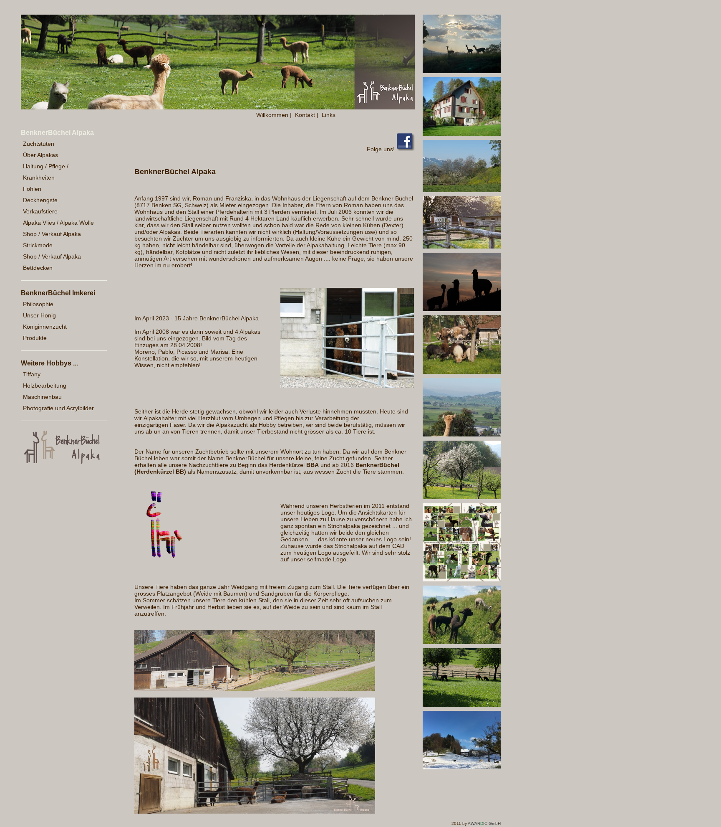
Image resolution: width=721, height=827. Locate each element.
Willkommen (272, 115)
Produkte (35, 338)
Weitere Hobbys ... (49, 363)
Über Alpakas (40, 155)
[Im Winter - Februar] (462, 767)
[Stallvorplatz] (254, 811)
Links (328, 115)
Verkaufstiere (40, 211)
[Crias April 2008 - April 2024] (462, 579)
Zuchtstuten (38, 143)
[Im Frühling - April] (462, 497)
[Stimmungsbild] (462, 71)
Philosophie (38, 304)
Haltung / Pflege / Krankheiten (45, 172)
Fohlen (32, 188)
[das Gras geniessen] (462, 642)
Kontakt (305, 115)
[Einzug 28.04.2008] (347, 386)
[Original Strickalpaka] (160, 561)
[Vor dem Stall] (254, 688)
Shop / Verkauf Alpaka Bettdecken (52, 262)
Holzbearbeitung (44, 385)
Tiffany (31, 374)
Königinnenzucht (45, 326)
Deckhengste (40, 200)
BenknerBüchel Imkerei (58, 293)
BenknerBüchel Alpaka (57, 132)
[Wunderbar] (462, 309)
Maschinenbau (42, 396)
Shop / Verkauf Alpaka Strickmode (52, 240)
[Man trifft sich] (462, 371)
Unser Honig (39, 315)
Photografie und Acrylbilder (58, 408)
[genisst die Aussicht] (462, 434)
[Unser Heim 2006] (462, 133)
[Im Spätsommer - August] (462, 704)
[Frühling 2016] (462, 190)
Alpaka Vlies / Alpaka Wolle (58, 222)
